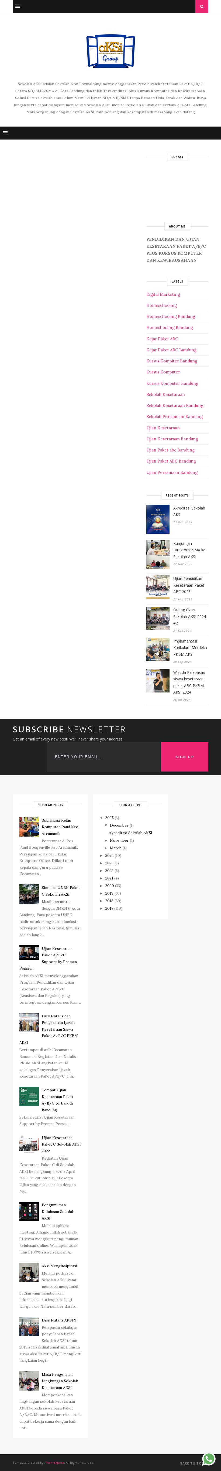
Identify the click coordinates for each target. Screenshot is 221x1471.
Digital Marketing (163, 294)
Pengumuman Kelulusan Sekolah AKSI (58, 1211)
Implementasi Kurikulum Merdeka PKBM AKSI (190, 647)
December (119, 825)
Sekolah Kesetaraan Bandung (174, 405)
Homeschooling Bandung (170, 316)
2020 (109, 885)
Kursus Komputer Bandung (172, 383)
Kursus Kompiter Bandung (171, 360)
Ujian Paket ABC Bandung (171, 461)
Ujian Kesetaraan (163, 427)
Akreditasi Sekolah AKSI (189, 511)
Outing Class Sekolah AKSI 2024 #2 (189, 616)
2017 (109, 908)
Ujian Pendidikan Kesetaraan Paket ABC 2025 (188, 585)
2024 (109, 855)
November (119, 840)
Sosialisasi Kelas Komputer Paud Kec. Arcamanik (60, 827)
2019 (109, 893)
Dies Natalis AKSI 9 (59, 1320)
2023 (109, 863)
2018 (109, 900)
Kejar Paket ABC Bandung (171, 349)
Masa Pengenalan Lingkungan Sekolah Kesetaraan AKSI (60, 1381)
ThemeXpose (54, 1462)
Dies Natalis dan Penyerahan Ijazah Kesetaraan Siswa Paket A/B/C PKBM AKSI (48, 1029)
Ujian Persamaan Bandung (172, 472)
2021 (109, 878)
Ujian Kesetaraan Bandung (172, 438)
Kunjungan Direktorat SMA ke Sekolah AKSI (189, 550)
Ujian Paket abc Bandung (170, 450)
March (116, 847)
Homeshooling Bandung (169, 327)
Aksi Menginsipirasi (59, 1265)
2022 (109, 870)
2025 (109, 817)
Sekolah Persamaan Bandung (174, 416)
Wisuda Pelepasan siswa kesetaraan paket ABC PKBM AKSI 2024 (189, 682)
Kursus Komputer (163, 372)
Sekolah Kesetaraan (165, 394)
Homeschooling (161, 305)
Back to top (192, 1463)
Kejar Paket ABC (162, 338)
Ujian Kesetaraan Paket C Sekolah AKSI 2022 (61, 1144)
